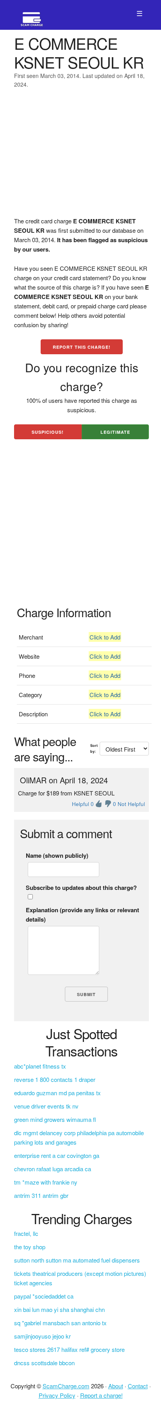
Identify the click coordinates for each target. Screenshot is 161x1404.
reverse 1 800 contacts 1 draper (54, 1079)
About (115, 1386)
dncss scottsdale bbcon (44, 1363)
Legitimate (115, 432)
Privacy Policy (57, 1395)
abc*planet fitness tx (40, 1066)
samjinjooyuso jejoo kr (42, 1336)
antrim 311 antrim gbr (41, 1195)
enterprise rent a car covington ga (56, 1155)
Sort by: (94, 748)
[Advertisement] (80, 157)
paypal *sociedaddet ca (43, 1296)
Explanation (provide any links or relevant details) (82, 915)
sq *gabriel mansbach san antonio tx (60, 1323)
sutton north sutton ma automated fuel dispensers (77, 1260)
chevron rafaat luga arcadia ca (52, 1169)
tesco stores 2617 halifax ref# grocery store (69, 1349)
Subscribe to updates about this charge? (81, 887)
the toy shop (29, 1247)
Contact (138, 1386)
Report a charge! (101, 1395)
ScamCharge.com (66, 1386)
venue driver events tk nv (46, 1106)
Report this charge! (82, 347)
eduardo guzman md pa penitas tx (57, 1093)
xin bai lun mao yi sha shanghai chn (59, 1309)
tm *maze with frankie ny (45, 1182)
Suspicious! (48, 432)
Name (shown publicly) (57, 855)
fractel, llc (26, 1233)
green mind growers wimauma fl (55, 1119)
